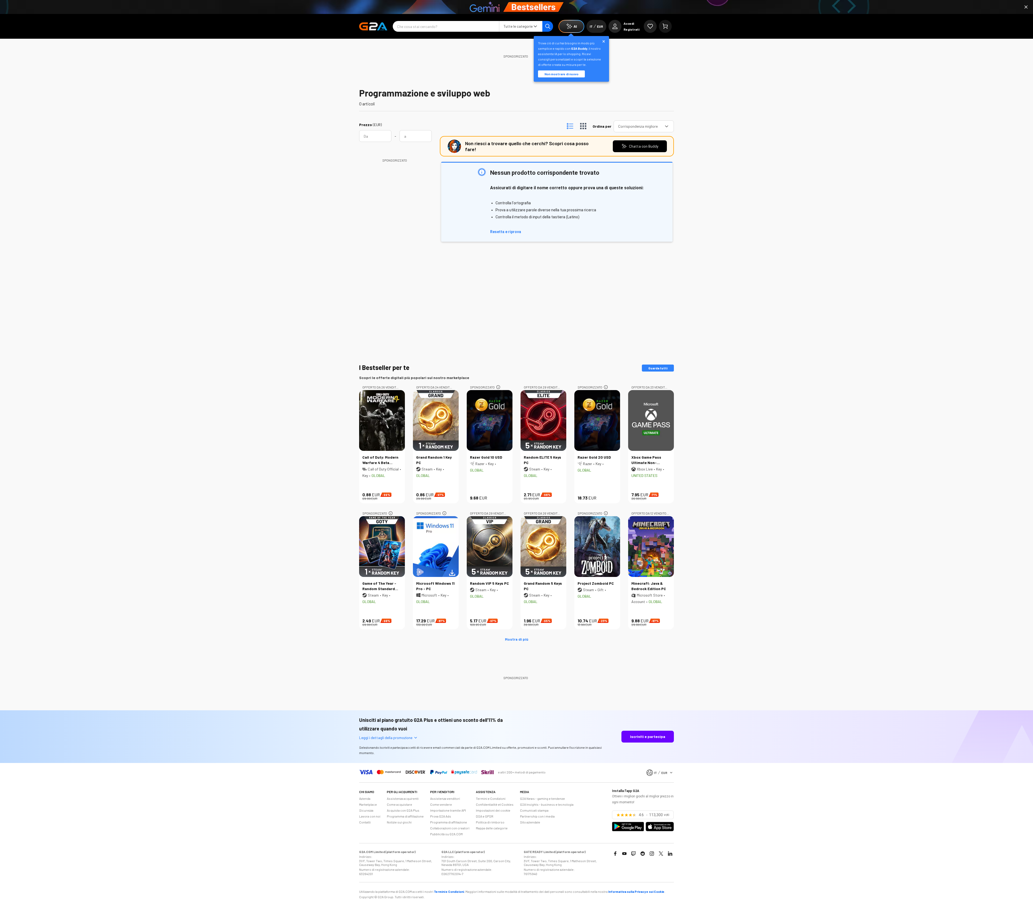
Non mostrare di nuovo (561, 74)
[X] (661, 853)
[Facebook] (615, 853)
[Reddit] (642, 853)
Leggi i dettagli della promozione (385, 737)
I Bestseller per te (384, 367)
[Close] (1026, 7)
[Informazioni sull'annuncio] (498, 387)
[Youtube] (624, 853)
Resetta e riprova (505, 232)
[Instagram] (652, 853)
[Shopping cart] (665, 26)
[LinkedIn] (670, 853)
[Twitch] (633, 853)
